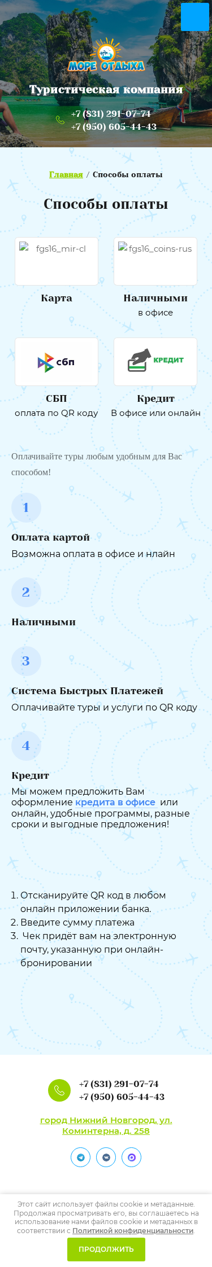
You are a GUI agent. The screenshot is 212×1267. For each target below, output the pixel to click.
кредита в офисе (116, 802)
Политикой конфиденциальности (132, 1230)
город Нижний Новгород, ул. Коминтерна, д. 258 (106, 1125)
